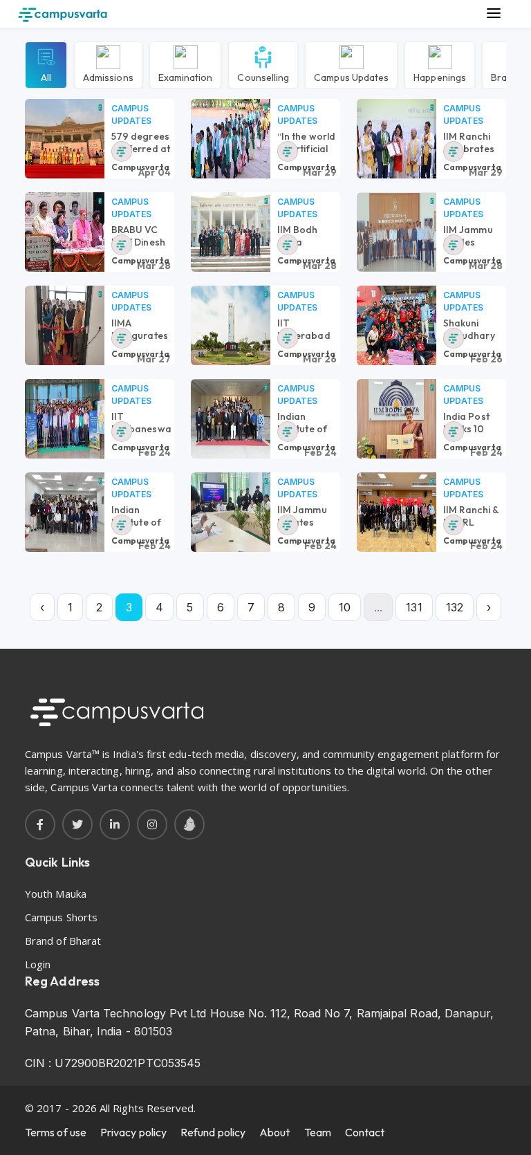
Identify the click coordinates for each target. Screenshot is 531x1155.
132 (454, 607)
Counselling (263, 76)
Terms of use (55, 1132)
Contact (365, 1132)
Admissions (108, 76)
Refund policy (212, 1132)
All (46, 76)
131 (414, 607)
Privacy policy (133, 1132)
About (274, 1132)
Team (317, 1132)
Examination (185, 76)
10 (345, 607)
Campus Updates (351, 76)
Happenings (439, 76)
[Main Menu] (493, 14)
